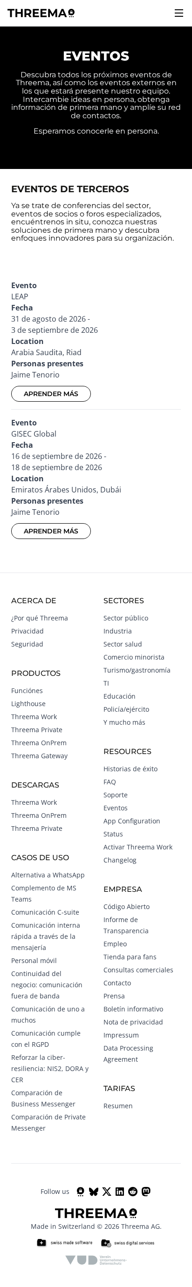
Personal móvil (34, 960)
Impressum (121, 1035)
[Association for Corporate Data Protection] (96, 1260)
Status (113, 833)
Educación (119, 696)
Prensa (114, 995)
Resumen (118, 1105)
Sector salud (122, 644)
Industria (117, 631)
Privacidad (27, 631)
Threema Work (34, 716)
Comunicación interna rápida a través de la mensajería (45, 936)
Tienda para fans (130, 956)
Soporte (115, 794)
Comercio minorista (134, 657)
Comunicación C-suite (45, 912)
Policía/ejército (126, 709)
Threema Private (36, 729)
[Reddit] (132, 1191)
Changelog (120, 860)
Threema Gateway (39, 755)
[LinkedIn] (119, 1191)
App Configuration (131, 820)
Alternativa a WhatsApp (48, 874)
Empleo (115, 943)
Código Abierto (126, 906)
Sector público (125, 617)
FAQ (109, 781)
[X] (106, 1191)
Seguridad (27, 644)
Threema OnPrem (39, 742)
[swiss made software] (64, 1243)
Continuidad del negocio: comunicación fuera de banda (46, 984)
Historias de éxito (130, 768)
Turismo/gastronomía (137, 670)
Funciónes (27, 690)
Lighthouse (28, 703)
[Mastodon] (145, 1191)
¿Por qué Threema (39, 617)
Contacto (117, 982)
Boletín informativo (133, 1008)
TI (106, 683)
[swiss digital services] (128, 1243)
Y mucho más (124, 722)
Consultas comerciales (138, 969)
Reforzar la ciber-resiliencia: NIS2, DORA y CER (50, 1068)
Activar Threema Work (137, 846)
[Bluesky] (93, 1191)
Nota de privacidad (133, 1021)
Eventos (115, 807)
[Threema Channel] (80, 1191)
